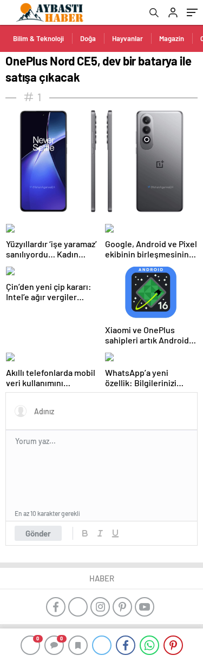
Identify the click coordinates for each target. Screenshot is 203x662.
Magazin (171, 38)
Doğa (88, 38)
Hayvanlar (127, 38)
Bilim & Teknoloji (38, 38)
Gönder (38, 533)
